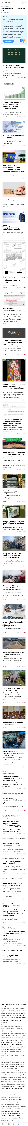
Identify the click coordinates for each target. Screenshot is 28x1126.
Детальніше (8, 41)
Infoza (7, 2)
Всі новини (4, 12)
